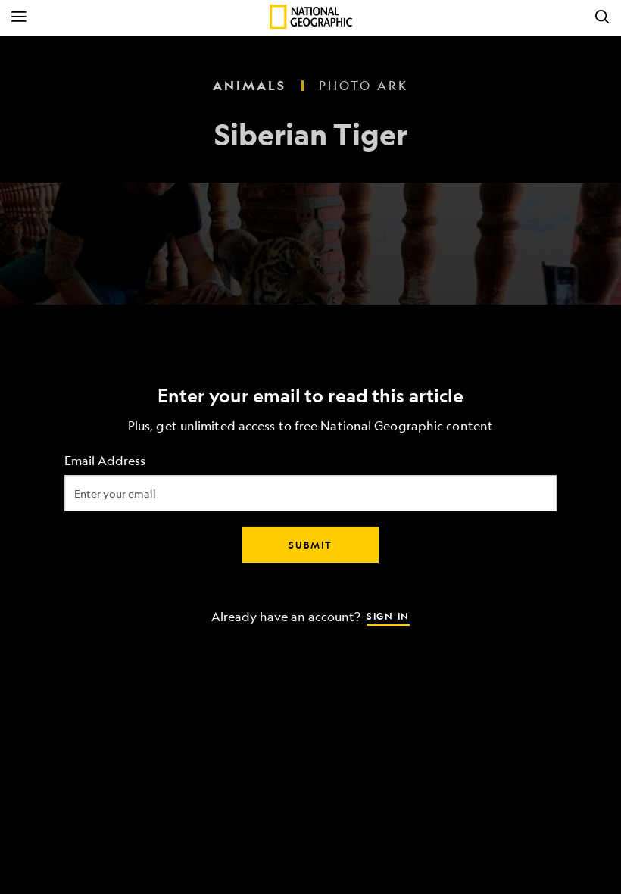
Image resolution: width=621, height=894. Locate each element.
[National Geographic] (311, 17)
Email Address (104, 461)
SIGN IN (388, 616)
